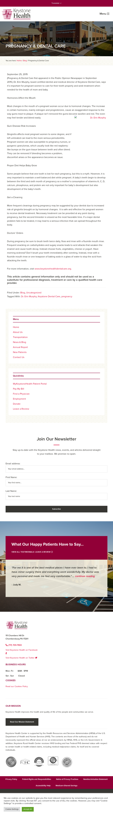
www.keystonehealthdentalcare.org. (53, 268)
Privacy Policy (11, 779)
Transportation (20, 337)
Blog (22, 292)
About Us (18, 332)
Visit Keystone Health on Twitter (20, 658)
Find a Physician (21, 393)
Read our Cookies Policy (17, 686)
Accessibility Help (43, 785)
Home (16, 327)
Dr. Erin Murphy (29, 296)
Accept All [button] (28, 809)
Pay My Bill (18, 388)
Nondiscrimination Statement (95, 779)
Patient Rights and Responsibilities (36, 779)
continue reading (85, 576)
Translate (55, 3)
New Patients (19, 352)
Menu (103, 13)
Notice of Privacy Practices (67, 779)
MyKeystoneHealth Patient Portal (30, 383)
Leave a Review (21, 408)
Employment (19, 398)
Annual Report (20, 347)
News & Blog (19, 342)
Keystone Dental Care (49, 296)
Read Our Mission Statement (22, 722)
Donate (16, 403)
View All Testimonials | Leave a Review (31, 552)
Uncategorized (33, 292)
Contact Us (18, 357)
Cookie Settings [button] (12, 809)
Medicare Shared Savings (66, 785)
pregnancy (66, 296)
